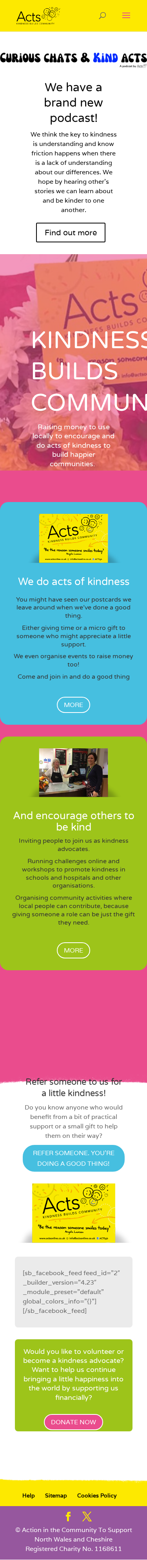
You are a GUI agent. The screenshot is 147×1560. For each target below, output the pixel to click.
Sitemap (56, 1495)
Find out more (71, 232)
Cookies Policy (96, 1495)
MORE (73, 705)
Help (28, 1495)
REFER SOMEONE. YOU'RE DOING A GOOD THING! (73, 1158)
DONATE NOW (73, 1422)
